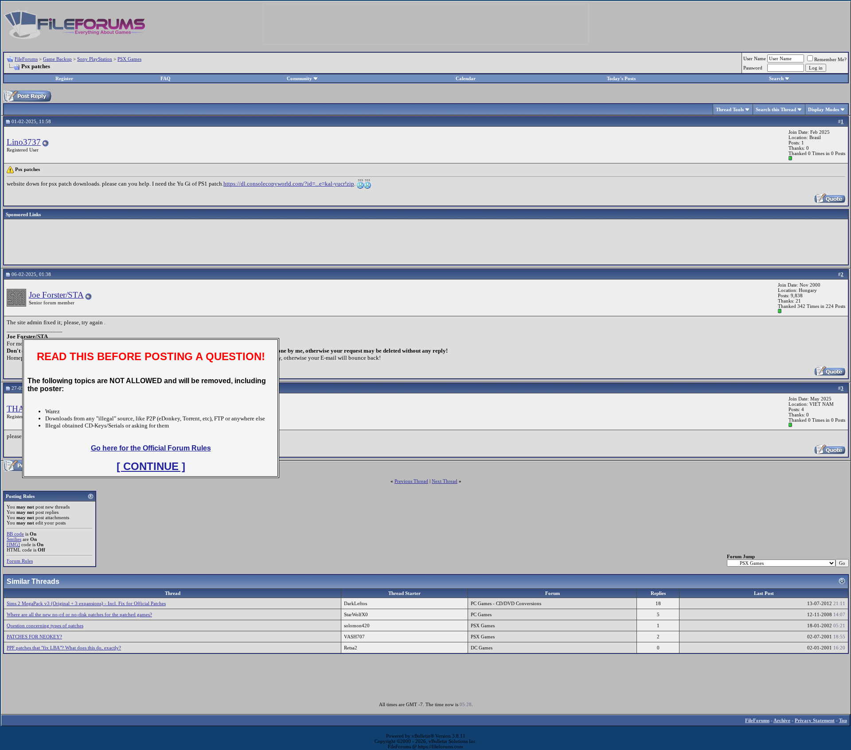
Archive (781, 720)
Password (752, 67)
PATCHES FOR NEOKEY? (34, 636)
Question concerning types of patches (45, 625)
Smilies (14, 539)
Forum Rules (20, 560)
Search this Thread (776, 109)
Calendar (466, 78)
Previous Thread (411, 481)
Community (299, 78)
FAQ (165, 78)
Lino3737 (24, 142)
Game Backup (57, 59)
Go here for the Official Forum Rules (151, 448)
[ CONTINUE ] (151, 466)
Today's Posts (621, 78)
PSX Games (129, 59)
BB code (15, 533)
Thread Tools (730, 109)
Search (776, 78)
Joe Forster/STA (56, 294)
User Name (754, 58)
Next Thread (444, 481)
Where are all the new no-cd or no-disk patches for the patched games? (79, 614)
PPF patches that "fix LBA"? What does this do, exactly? (64, 647)
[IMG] (13, 544)
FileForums (26, 59)
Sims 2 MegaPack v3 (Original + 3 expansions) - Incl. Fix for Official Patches (86, 603)
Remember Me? (830, 59)
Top (843, 720)
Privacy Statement (815, 720)
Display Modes (823, 109)
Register (64, 78)
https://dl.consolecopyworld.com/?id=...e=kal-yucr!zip (288, 183)
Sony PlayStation (94, 59)
